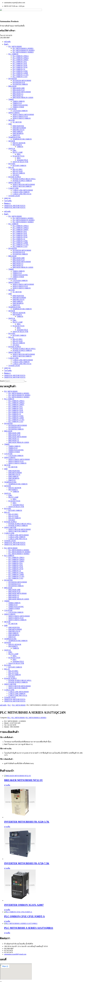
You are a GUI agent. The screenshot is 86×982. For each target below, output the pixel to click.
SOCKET (16, 175)
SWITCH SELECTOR (20, 162)
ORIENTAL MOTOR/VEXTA (14, 205)
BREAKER (12, 86)
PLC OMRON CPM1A (21, 56)
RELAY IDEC (18, 169)
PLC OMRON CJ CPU (21, 75)
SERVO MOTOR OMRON (22, 186)
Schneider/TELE (22, 160)
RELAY (11, 167)
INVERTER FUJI (19, 82)
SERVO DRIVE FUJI (20, 116)
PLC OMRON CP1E (20, 63)
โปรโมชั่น (8, 201)
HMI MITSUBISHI (19, 128)
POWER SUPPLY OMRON (22, 181)
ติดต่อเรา (7, 203)
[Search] (25, 381)
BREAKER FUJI (18, 90)
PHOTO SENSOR (19, 143)
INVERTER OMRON (20, 84)
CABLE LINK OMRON (21, 192)
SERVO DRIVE (14, 113)
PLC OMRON (13, 54)
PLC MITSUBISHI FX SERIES (24, 50)
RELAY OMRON (19, 173)
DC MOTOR (17, 122)
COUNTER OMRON (20, 111)
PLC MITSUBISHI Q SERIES (23, 52)
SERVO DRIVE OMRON (22, 118)
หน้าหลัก (7, 42)
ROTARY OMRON (19, 165)
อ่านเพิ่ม (7, 785)
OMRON (20, 147)
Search (2, 381)
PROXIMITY (17, 145)
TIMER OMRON (19, 101)
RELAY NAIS (18, 171)
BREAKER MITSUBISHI (22, 92)
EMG (14, 150)
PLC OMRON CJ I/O (20, 77)
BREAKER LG (18, 94)
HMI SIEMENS (18, 133)
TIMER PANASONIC (20, 105)
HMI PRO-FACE (18, 130)
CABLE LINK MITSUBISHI (23, 190)
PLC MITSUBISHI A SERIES (23, 48)
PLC (9, 705)
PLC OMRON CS (19, 69)
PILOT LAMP (18, 152)
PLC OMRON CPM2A (21, 58)
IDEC (19, 154)
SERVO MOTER (14, 182)
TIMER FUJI (17, 103)
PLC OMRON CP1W (20, 67)
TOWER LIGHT (14, 196)
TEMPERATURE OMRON (22, 139)
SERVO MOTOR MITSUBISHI (24, 184)
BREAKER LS (18, 96)
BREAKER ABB (19, 88)
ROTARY (11, 164)
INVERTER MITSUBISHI (22, 80)
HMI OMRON (18, 131)
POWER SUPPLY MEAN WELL (24, 179)
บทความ (7, 198)
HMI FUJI (16, 135)
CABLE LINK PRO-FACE (22, 194)
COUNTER (12, 109)
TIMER (11, 99)
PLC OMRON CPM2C (21, 60)
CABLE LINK (13, 188)
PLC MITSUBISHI (15, 46)
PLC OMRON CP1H (20, 65)
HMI (10, 124)
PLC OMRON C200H (20, 73)
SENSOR (11, 141)
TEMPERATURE (14, 137)
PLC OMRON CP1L (20, 61)
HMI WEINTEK (18, 126)
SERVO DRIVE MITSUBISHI (23, 114)
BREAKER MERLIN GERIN (23, 97)
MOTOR (11, 120)
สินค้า (6, 44)
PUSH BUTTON (18, 156)
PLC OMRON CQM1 (20, 71)
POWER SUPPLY (14, 177)
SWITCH (11, 148)
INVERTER (12, 78)
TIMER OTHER (18, 107)
